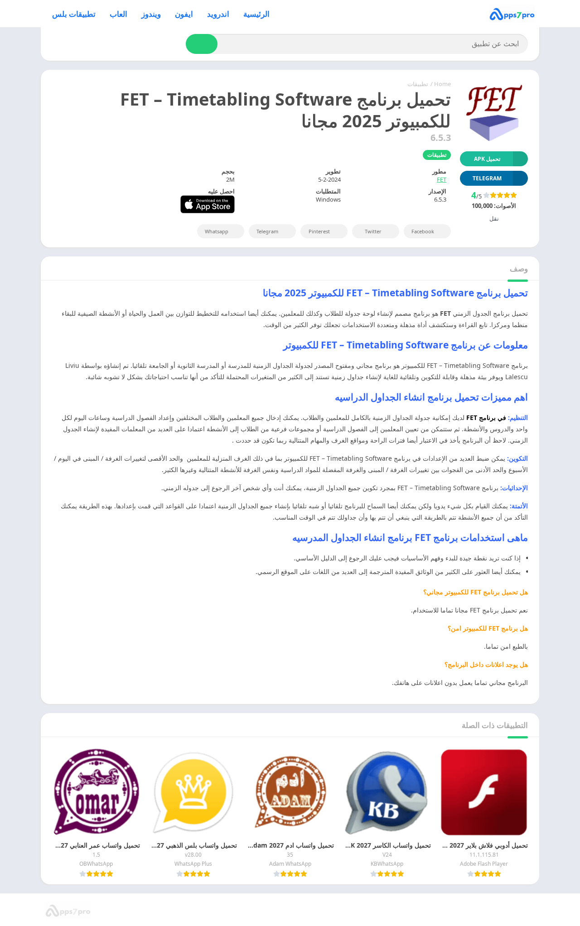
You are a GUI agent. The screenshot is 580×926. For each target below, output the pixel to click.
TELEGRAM (487, 178)
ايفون (184, 14)
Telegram (267, 231)
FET (441, 179)
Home (442, 84)
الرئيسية (256, 14)
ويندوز (151, 14)
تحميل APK (487, 159)
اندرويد (218, 14)
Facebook (422, 231)
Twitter (373, 231)
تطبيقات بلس (74, 14)
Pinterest (319, 231)
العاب (118, 14)
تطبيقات (417, 84)
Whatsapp (216, 231)
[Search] (202, 44)
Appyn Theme (439, 910)
